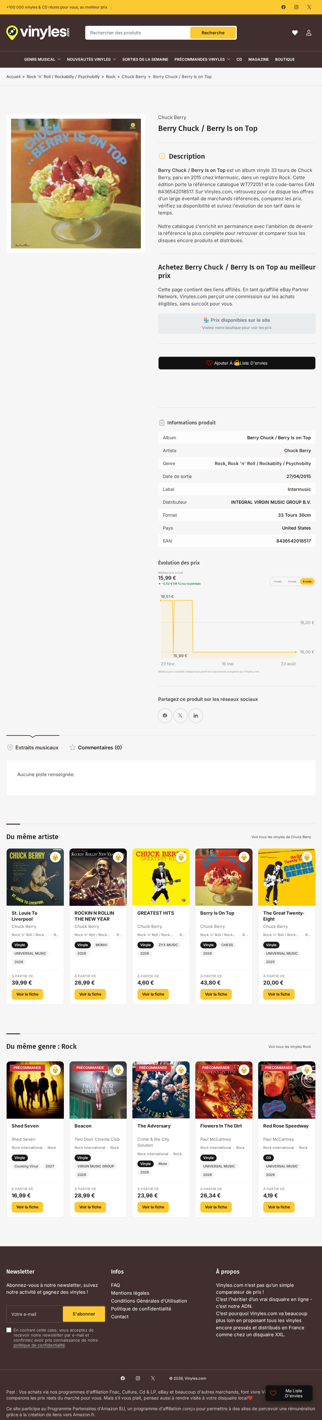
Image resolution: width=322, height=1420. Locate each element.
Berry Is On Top (217, 913)
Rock (110, 76)
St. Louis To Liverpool (24, 916)
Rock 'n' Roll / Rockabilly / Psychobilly (63, 76)
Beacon (83, 1125)
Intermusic (299, 489)
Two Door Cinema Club (97, 1139)
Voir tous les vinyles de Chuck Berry (281, 837)
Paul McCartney (215, 1139)
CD (239, 59)
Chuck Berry (134, 76)
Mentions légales (130, 1293)
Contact (120, 1317)
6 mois (307, 581)
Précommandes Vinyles (200, 59)
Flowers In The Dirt (221, 1125)
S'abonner (84, 1313)
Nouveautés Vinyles (89, 59)
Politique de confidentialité (141, 1309)
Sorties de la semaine (145, 59)
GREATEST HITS (155, 913)
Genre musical (39, 59)
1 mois (278, 581)
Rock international (27, 1147)
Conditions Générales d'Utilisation (149, 1301)
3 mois (292, 581)
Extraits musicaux (36, 747)
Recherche (213, 32)
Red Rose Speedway (286, 1125)
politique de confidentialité (39, 1345)
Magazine (258, 59)
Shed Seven (25, 1125)
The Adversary (154, 1125)
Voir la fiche (27, 994)
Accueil (13, 76)
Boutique (285, 59)
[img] (237, 628)
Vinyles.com (195, 1378)
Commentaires (100, 747)
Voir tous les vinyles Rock (290, 1046)
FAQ (115, 1285)
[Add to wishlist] (55, 857)
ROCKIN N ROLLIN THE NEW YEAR (94, 916)
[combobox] (161, 33)
